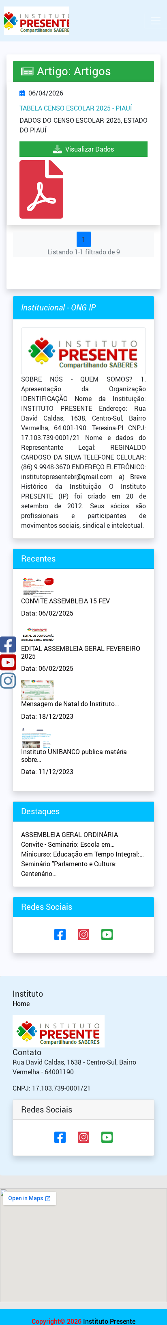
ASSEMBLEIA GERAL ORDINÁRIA (69, 834)
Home (21, 1003)
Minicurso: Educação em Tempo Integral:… (82, 854)
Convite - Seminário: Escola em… (68, 844)
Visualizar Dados (88, 149)
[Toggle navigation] (155, 21)
